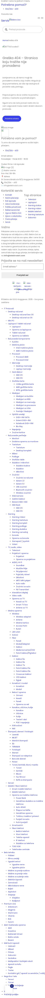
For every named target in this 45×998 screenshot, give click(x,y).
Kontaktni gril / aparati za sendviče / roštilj (26, 973)
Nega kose (12, 988)
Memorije (16, 363)
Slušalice (20, 468)
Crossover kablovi (23, 674)
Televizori (16, 550)
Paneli (18, 641)
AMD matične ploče (24, 351)
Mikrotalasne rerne (16, 885)
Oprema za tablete (20, 336)
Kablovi (19, 647)
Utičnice (19, 713)
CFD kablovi (21, 677)
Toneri (19, 768)
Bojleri (10, 888)
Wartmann (13, 913)
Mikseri (11, 949)
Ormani (19, 695)
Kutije (18, 716)
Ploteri (14, 762)
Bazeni (11, 940)
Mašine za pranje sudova (19, 870)
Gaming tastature (20, 520)
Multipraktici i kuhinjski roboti (20, 961)
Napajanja (16, 429)
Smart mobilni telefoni (22, 789)
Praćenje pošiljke (11, 994)
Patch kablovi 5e (23, 668)
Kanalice (19, 710)
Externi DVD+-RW (23, 420)
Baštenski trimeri (15, 934)
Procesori (16, 354)
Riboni (18, 774)
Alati (10, 928)
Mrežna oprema (15, 610)
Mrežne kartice (22, 623)
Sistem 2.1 (20, 481)
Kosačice (12, 931)
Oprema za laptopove (21, 329)
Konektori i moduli (20, 683)
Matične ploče (18, 345)
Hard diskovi (17, 372)
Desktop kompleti (23, 450)
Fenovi (11, 979)
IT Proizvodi (9, 308)
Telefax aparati (22, 837)
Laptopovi (16, 326)
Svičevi (15, 635)
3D (13, 743)
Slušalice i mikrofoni (20, 462)
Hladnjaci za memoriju (25, 402)
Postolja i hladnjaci (24, 411)
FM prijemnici (21, 571)
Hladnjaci (16, 393)
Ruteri (18, 629)
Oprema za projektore (25, 559)
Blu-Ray (19, 426)
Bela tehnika (9, 852)
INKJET (14, 737)
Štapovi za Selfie (23, 810)
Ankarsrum (12, 907)
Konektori (20, 686)
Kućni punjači (22, 822)
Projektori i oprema (20, 553)
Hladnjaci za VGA (23, 408)
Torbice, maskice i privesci (27, 816)
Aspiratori (12, 891)
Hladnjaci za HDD (23, 399)
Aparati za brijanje (16, 985)
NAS (13, 728)
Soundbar (20, 565)
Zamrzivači (13, 882)
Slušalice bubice (23, 465)
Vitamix (11, 916)
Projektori (20, 556)
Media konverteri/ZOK (25, 650)
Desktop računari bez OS (23, 314)
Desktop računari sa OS (22, 317)
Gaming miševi (18, 517)
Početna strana (12, 118)
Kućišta (15, 342)
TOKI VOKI (16, 846)
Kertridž (19, 771)
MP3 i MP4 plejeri (23, 580)
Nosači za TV (21, 601)
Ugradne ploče (18, 867)
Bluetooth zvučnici (24, 490)
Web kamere (17, 496)
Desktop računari (15, 311)
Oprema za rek (22, 704)
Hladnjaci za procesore (26, 405)
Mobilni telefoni (18, 792)
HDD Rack (16, 505)
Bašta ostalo (13, 937)
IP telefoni (20, 840)
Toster (11, 970)
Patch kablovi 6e (23, 671)
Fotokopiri (16, 749)
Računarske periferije (17, 435)
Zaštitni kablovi (18, 499)
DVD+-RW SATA (22, 417)
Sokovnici (12, 955)
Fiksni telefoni (18, 828)
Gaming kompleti (19, 523)
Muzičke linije (21, 568)
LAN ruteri (16, 632)
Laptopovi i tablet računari (19, 323)
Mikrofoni (20, 471)
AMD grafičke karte (24, 387)
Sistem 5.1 (20, 484)
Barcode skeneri (19, 759)
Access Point (21, 626)
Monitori (15, 438)
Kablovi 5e (20, 659)
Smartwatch (17, 825)
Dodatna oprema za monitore (25, 441)
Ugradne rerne (18, 864)
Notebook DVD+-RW (24, 423)
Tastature (16, 444)
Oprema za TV (18, 598)
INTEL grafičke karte (24, 390)
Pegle (10, 967)
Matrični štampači (20, 740)
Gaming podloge (19, 526)
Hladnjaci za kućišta (24, 396)
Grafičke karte (18, 381)
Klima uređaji (13, 858)
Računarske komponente (19, 339)
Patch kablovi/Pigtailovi (26, 653)
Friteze (11, 952)
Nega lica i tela (10, 976)
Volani (14, 544)
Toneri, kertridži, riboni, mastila (25, 765)
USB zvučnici (21, 487)
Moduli (19, 689)
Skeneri (15, 752)
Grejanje (11, 895)
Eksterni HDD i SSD (19, 502)
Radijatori (16, 901)
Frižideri (11, 855)
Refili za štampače (24, 780)
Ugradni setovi (14, 861)
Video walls (17, 595)
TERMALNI (16, 746)
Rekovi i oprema (19, 692)
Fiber (14, 638)
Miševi (14, 453)
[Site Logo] (14, 19)
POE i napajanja (22, 722)
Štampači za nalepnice (22, 756)
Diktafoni (20, 577)
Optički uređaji (18, 414)
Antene (19, 620)
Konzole (15, 535)
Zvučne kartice (18, 432)
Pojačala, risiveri (23, 574)
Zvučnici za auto (23, 586)
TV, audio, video (15, 547)
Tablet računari (18, 332)
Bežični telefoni (22, 831)
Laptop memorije (23, 369)
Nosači (19, 698)
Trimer (11, 982)
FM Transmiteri (22, 589)
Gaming (11, 514)
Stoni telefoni (22, 834)
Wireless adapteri (23, 617)
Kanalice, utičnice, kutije (22, 707)
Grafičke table (18, 459)
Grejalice (16, 898)
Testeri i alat (21, 719)
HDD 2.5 (19, 375)
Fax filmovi (20, 777)
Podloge (15, 456)
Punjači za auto (22, 819)
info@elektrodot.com (13, 185)
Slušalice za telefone (25, 843)
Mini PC (11, 320)
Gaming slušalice (19, 529)
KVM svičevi (17, 725)
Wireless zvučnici (23, 493)
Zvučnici (15, 475)
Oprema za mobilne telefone (25, 795)
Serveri (11, 783)
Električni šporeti (15, 879)
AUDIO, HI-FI (17, 562)
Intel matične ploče (24, 348)
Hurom (11, 922)
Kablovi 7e (20, 665)
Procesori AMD (22, 357)
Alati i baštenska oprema (15, 925)
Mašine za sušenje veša (18, 876)
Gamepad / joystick (20, 541)
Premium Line (10, 904)
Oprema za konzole (20, 538)
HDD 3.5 (19, 378)
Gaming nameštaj (20, 532)
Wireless (15, 613)
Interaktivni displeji (20, 592)
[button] (1, 305)
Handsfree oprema (24, 813)
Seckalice (12, 958)
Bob (9, 919)
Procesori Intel (22, 360)
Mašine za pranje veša (17, 873)
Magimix (11, 910)
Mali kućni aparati (11, 943)
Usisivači (11, 946)
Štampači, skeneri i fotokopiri (20, 731)
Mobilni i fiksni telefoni (17, 786)
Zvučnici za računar (24, 478)
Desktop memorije (24, 366)
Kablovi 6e (20, 662)
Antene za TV (22, 607)
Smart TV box (22, 604)
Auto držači (21, 807)
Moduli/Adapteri (23, 644)
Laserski (15, 734)
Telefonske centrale (21, 849)
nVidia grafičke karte (25, 384)
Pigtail (18, 680)
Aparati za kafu (14, 964)
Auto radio (20, 583)
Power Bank (21, 798)
